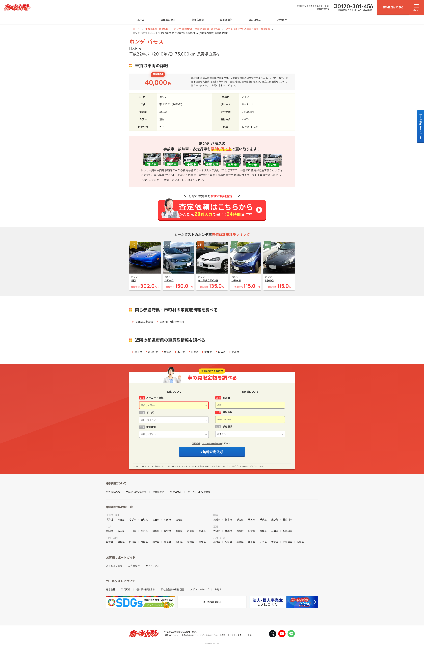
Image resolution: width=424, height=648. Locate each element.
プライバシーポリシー (212, 443)
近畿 (215, 526)
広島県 (144, 542)
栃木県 (228, 519)
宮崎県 (274, 542)
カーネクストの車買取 (198, 491)
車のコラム (254, 19)
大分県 (263, 542)
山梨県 (194, 351)
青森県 (121, 519)
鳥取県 (109, 542)
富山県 (181, 351)
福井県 (144, 531)
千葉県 (263, 519)
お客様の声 (134, 565)
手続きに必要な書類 (136, 491)
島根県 (121, 542)
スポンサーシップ (199, 589)
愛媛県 (190, 542)
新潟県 (167, 351)
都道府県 (227, 426)
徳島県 (167, 542)
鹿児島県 (287, 542)
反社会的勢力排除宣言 (172, 589)
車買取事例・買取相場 (156, 29)
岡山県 (132, 542)
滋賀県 (251, 531)
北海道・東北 (113, 515)
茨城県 (216, 519)
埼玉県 (138, 351)
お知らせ (219, 589)
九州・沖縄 (219, 537)
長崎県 (240, 542)
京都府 (240, 531)
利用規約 (196, 443)
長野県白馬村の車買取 (171, 321)
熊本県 (251, 542)
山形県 (167, 519)
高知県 (202, 542)
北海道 (109, 519)
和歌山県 (287, 531)
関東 (215, 515)
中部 (108, 526)
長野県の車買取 (144, 321)
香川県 (179, 542)
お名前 (226, 397)
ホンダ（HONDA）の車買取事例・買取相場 (197, 29)
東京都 (274, 519)
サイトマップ (152, 565)
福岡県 (216, 542)
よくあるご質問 (114, 565)
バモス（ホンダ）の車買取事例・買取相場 (248, 29)
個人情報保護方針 (145, 589)
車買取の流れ (167, 19)
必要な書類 (197, 19)
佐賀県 (228, 542)
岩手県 (132, 519)
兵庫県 (228, 531)
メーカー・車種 (154, 397)
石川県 (132, 531)
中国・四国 (112, 537)
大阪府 (216, 531)
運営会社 (282, 19)
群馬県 (240, 519)
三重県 (274, 531)
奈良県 (263, 531)
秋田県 (155, 519)
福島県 (179, 519)
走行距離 (151, 426)
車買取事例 (226, 19)
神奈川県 (153, 351)
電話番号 (227, 412)
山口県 (155, 542)
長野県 (245, 126)
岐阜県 (221, 351)
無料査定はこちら (393, 7)
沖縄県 (300, 542)
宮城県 (144, 519)
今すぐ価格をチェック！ (420, 126)
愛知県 (235, 351)
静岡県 (208, 351)
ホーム (140, 19)
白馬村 (255, 126)
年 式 (150, 412)
